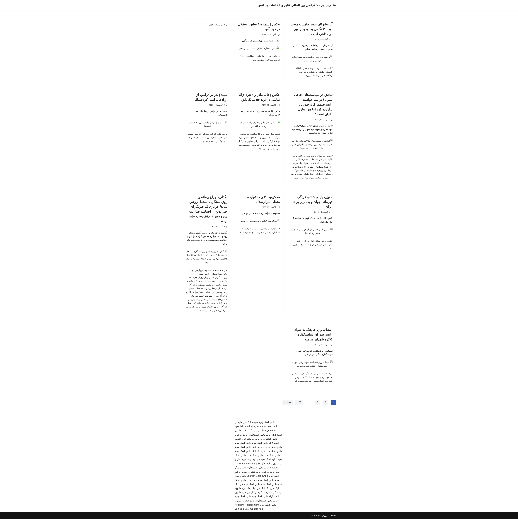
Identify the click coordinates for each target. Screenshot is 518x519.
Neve (333, 515)
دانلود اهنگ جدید (267, 422)
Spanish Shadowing (245, 426)
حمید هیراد (251, 480)
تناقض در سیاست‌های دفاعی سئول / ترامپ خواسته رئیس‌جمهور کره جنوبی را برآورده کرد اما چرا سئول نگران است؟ (313, 104)
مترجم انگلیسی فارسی (246, 422)
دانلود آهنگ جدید (271, 455)
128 (299, 402)
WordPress (316, 515)
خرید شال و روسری (251, 471)
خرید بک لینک (241, 434)
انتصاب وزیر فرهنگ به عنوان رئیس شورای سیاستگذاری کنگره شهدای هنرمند (313, 334)
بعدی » (287, 402)
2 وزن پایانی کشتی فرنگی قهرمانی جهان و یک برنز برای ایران (313, 201)
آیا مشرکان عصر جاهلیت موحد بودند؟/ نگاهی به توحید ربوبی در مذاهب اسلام (312, 29)
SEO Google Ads (253, 509)
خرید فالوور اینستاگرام (258, 430)
